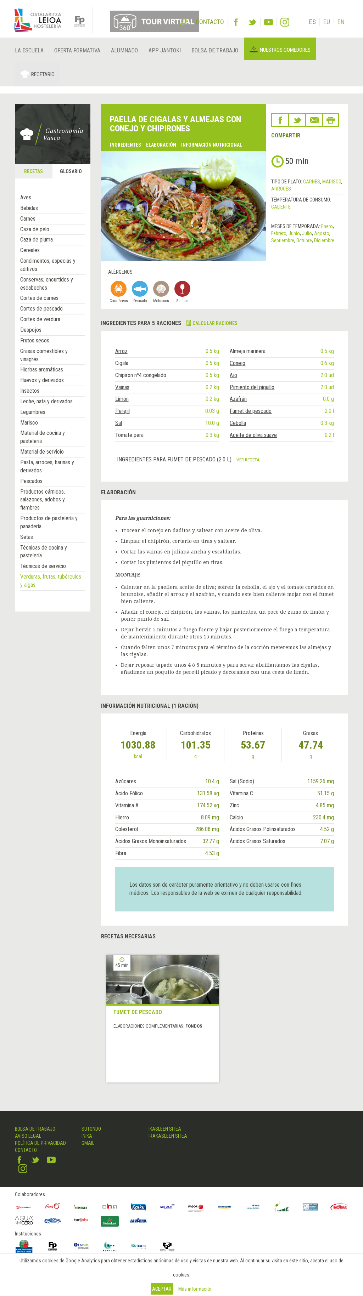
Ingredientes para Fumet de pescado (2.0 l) (175, 459)
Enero (327, 226)
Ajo (233, 375)
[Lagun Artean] (253, 1207)
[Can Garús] (282, 1207)
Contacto (26, 1150)
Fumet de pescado (251, 411)
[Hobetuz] (110, 1246)
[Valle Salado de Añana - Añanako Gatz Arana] (310, 1207)
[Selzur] (167, 1207)
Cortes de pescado (41, 308)
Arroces (281, 189)
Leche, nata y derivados (46, 401)
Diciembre (324, 240)
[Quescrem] (53, 1221)
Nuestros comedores (285, 50)
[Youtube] (268, 22)
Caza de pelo (34, 229)
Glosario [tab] (71, 171)
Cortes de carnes (39, 298)
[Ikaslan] (138, 1246)
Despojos (30, 329)
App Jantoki (165, 50)
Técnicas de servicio (43, 566)
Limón (122, 399)
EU (326, 21)
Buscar (183, 21)
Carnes (27, 218)
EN (341, 21)
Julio (307, 233)
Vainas (122, 387)
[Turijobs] (81, 1219)
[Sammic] (24, 1207)
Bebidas (29, 208)
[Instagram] (284, 22)
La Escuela (29, 50)
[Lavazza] (138, 1219)
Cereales (30, 250)
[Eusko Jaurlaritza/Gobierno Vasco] (24, 1246)
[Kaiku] (138, 1207)
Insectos (29, 390)
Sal (118, 423)
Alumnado (124, 50)
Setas (26, 537)
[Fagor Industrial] (196, 1207)
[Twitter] (252, 22)
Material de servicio (42, 451)
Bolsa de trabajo (214, 50)
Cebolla (238, 423)
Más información (195, 1289)
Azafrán (238, 399)
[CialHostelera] (110, 1207)
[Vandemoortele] (225, 1207)
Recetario (43, 74)
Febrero (278, 233)
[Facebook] (235, 22)
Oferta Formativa (77, 50)
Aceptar (162, 1289)
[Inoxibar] (339, 1207)
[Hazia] (53, 1207)
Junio (294, 233)
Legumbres (32, 412)
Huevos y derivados (42, 380)
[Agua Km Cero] (24, 1220)
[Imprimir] (330, 120)
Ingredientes (125, 145)
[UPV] (167, 1246)
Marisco (29, 422)
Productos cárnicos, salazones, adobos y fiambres (42, 499)
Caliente (281, 207)
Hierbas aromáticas (41, 369)
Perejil (122, 411)
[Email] (314, 120)
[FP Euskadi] (53, 1246)
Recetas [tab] (33, 171)
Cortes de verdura (40, 319)
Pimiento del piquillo (252, 387)
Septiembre (282, 240)
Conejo (237, 363)
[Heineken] (81, 1207)
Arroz (121, 351)
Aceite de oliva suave (253, 435)
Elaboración (161, 145)
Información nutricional (211, 145)
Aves (25, 197)
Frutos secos (34, 340)
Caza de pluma (36, 239)
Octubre (304, 240)
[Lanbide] (81, 1246)
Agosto (321, 233)
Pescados (31, 481)
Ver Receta (248, 459)
